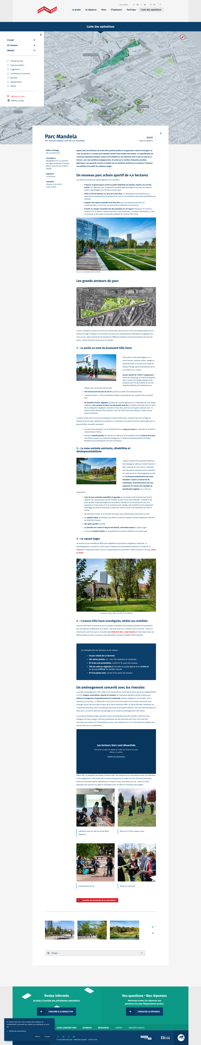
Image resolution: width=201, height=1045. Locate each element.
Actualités (124, 5)
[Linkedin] (137, 4)
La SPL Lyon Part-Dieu (66, 1028)
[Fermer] (160, 133)
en (151, 5)
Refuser (37, 1036)
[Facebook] (134, 4)
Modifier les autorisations (116, 757)
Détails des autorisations (17, 1031)
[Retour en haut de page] (142, 953)
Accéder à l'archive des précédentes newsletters (56, 1000)
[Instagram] (141, 4)
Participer (131, 9)
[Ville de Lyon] (165, 1037)
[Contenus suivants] (153, 933)
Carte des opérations (151, 9)
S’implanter (116, 9)
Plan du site (92, 1040)
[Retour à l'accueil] (47, 10)
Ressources (103, 1028)
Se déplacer (91, 9)
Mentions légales (80, 1040)
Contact (119, 1028)
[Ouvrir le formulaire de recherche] (160, 4)
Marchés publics (136, 1028)
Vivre (103, 9)
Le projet (76, 9)
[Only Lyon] (181, 1037)
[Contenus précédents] (153, 927)
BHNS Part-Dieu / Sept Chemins (123, 632)
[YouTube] (145, 4)
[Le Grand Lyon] (146, 1037)
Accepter (47, 1036)
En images (87, 1028)
